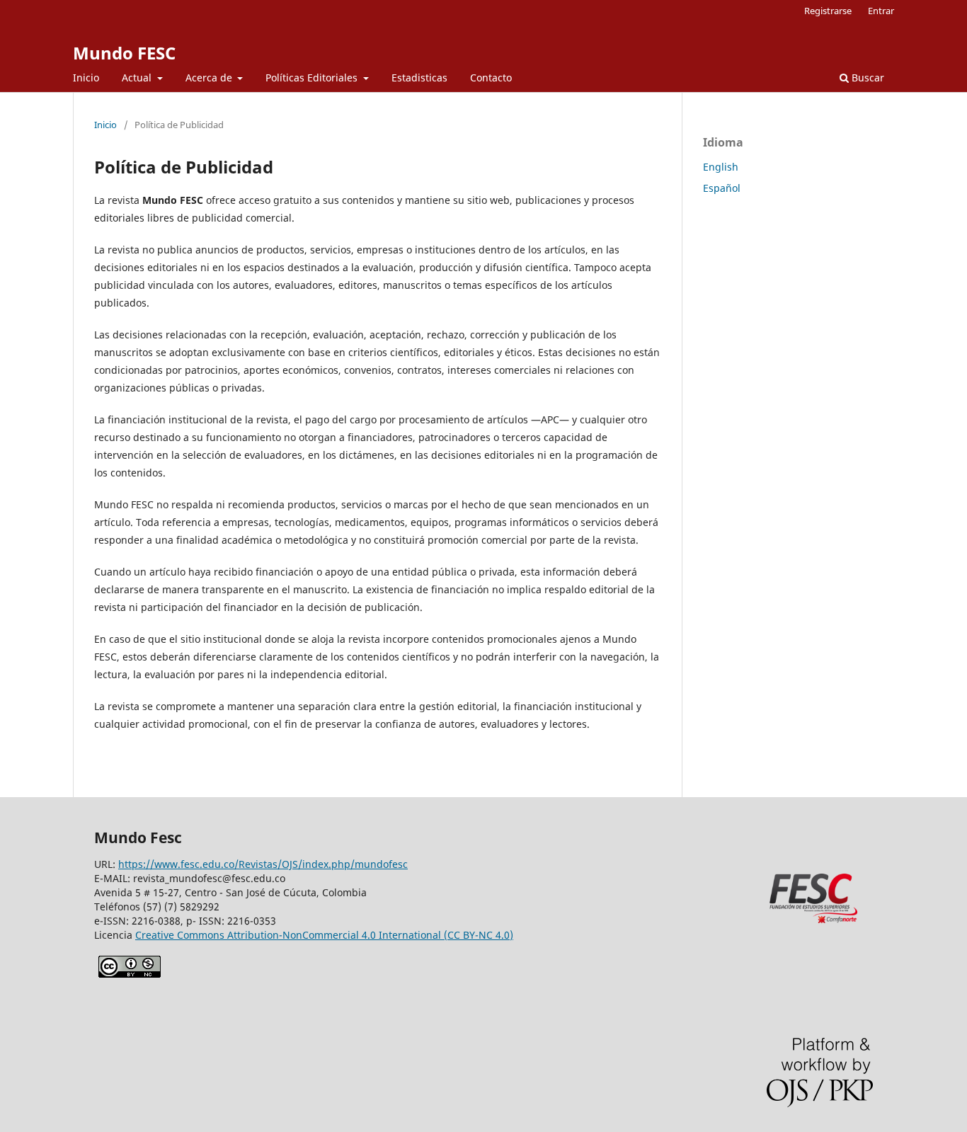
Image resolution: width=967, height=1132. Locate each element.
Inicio (86, 77)
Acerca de (210, 77)
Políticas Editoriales (312, 77)
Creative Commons (324, 935)
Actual (138, 77)
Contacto (491, 77)
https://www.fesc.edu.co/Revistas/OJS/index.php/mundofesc (263, 864)
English (720, 166)
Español (721, 188)
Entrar (881, 10)
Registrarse (828, 10)
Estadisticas (419, 77)
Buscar (866, 77)
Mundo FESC (124, 52)
